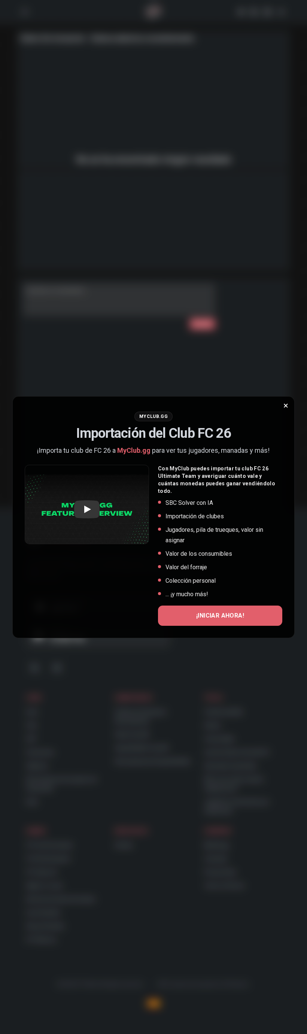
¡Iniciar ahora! (220, 615)
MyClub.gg (134, 450)
